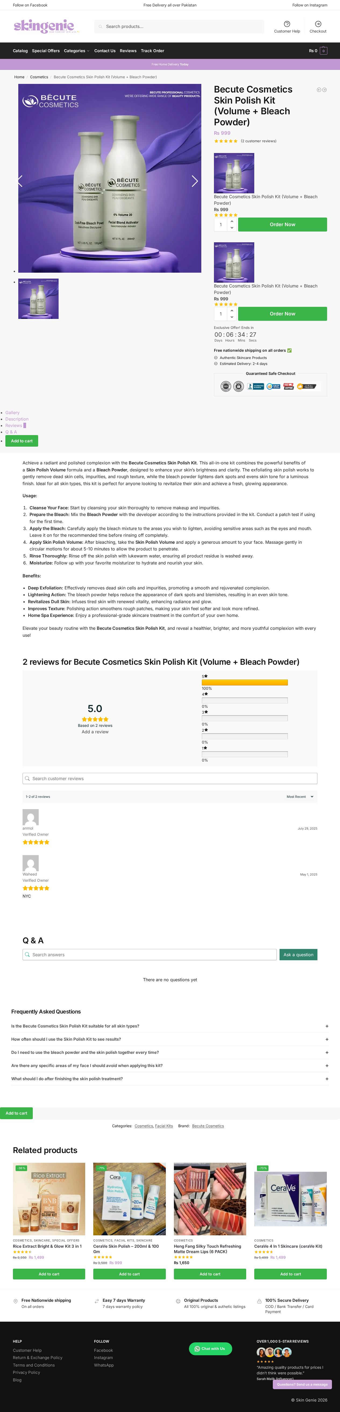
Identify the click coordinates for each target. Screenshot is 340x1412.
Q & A (11, 432)
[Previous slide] (19, 181)
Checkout (318, 31)
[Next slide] (195, 181)
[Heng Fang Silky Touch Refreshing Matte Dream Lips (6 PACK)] (324, 90)
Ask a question (298, 954)
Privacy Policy (26, 1372)
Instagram (103, 1357)
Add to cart (22, 440)
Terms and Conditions (34, 1365)
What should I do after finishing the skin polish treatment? (170, 1078)
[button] (318, 51)
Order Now (282, 224)
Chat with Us (213, 1349)
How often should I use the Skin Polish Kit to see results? (170, 1039)
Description (16, 419)
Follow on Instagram (309, 5)
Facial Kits (164, 1125)
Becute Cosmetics (208, 1125)
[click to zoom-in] (112, 178)
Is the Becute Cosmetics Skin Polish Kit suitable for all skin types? (170, 1026)
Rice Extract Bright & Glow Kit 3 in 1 (47, 1246)
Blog (17, 1379)
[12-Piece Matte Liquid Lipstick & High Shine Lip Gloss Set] (319, 90)
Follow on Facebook (30, 5)
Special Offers (66, 1240)
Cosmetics (39, 77)
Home (19, 77)
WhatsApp (104, 1365)
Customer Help (287, 31)
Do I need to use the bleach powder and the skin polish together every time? (170, 1052)
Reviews (15, 425)
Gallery (12, 412)
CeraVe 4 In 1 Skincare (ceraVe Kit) (288, 1246)
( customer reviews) (259, 141)
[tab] (162, 412)
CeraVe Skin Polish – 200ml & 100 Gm (126, 1249)
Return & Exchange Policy (37, 1357)
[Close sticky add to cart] (215, 150)
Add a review (95, 731)
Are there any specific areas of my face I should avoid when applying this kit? (170, 1065)
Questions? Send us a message (302, 1384)
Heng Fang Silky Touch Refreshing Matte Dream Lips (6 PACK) (207, 1249)
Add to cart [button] (49, 1274)
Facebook (103, 1350)
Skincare (42, 1240)
